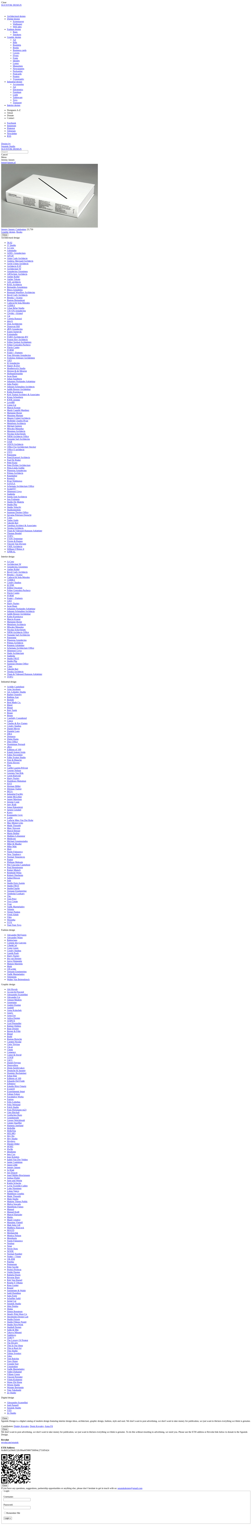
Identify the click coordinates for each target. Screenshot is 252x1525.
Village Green (13, 1374)
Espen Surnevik (14, 331)
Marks (10, 1217)
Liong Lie (11, 405)
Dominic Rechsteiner (16, 1073)
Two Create (12, 901)
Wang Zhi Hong (14, 1382)
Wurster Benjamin (15, 1387)
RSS (9, 136)
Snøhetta (11, 494)
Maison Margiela (15, 963)
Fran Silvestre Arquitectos (19, 355)
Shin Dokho (12, 1306)
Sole (9, 880)
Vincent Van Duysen (16, 544)
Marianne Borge (14, 413)
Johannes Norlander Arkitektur (21, 381)
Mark (9, 966)
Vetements (11, 977)
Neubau (10, 1243)
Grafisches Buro (14, 1115)
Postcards (17, 74)
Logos (16, 63)
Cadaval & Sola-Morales (18, 303)
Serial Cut (11, 1301)
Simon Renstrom (14, 1311)
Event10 (11, 1089)
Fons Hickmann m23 (16, 1110)
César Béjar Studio (15, 308)
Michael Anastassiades (17, 841)
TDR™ (10, 1337)
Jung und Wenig (14, 1180)
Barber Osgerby (14, 694)
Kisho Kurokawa (15, 392)
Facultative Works (15, 1096)
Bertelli (10, 700)
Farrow (10, 1099)
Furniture (17, 92)
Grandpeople (13, 1117)
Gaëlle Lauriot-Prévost (17, 768)
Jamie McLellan (14, 796)
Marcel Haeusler (14, 1214)
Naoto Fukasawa (15, 851)
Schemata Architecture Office (20, 486)
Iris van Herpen (14, 958)
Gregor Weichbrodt (16, 1120)
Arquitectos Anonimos (17, 271)
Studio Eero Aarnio (16, 883)
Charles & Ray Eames (17, 723)
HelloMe (11, 1128)
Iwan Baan (12, 376)
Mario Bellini (13, 833)
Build (9, 1036)
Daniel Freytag (14, 1062)
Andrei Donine (14, 1005)
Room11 (11, 478)
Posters (16, 76)
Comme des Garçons (16, 943)
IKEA (10, 791)
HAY (9, 783)
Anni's (10, 1013)
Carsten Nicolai (14, 1041)
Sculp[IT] (11, 489)
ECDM (10, 585)
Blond (10, 707)
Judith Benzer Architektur (19, 389)
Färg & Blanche (14, 760)
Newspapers (18, 68)
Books (16, 47)
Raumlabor (12, 475)
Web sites (17, 26)
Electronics (18, 89)
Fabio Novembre (15, 755)
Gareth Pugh (13, 953)
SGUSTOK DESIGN (11, 5)
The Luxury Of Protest (17, 1340)
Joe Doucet (12, 1172)
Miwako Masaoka (15, 428)
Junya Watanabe (14, 961)
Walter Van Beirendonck (18, 979)
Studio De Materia (15, 502)
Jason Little (12, 1165)
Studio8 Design (14, 1327)
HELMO (11, 1133)
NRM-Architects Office (18, 436)
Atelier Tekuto (13, 279)
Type (9, 904)
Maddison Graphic (15, 1193)
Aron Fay (11, 1015)
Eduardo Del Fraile (16, 1081)
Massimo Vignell (15, 1222)
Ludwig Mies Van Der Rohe (20, 820)
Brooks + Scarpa (14, 297)
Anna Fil (49, 1426)
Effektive (11, 1083)
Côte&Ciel (12, 945)
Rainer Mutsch (14, 870)
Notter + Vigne (14, 1256)
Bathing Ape (13, 697)
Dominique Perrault (16, 744)
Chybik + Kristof (15, 313)
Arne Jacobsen (14, 689)
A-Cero (10, 248)
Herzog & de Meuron (17, 371)
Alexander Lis (13, 997)
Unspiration (12, 1366)
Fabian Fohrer (13, 1094)
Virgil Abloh (13, 914)
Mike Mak (12, 846)
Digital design (13, 19)
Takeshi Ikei (12, 523)
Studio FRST (13, 658)
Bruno (10, 715)
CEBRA (11, 305)
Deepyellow (12, 1065)
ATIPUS (11, 1021)
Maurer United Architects (18, 418)
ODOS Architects (15, 444)
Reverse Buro (13, 1277)
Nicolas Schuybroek (16, 434)
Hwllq (10, 1149)
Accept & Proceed (15, 992)
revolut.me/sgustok (10, 1442)
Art (14, 40)
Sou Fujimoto (13, 499)
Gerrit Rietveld (14, 776)
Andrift (10, 1007)
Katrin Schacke (14, 1183)
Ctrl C (10, 1060)
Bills (15, 42)
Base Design (13, 1028)
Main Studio (12, 1199)
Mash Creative (13, 1220)
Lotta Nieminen (14, 1188)
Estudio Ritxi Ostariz (16, 1086)
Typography (18, 79)
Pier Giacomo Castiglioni (18, 865)
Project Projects (14, 1269)
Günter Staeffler (14, 1123)
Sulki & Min (13, 1330)
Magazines (18, 66)
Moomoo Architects (16, 431)
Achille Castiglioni (15, 686)
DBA (9, 734)
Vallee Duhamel (14, 1371)
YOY (9, 922)
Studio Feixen (13, 1319)
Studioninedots (14, 510)
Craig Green (12, 948)
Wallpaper (17, 24)
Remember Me (13, 1513)
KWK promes (13, 400)
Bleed (9, 705)
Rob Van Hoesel (14, 1280)
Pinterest (11, 128)
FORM (10, 350)
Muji (9, 849)
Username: (8, 1496)
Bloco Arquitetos (15, 290)
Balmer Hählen (14, 1026)
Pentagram (12, 1264)
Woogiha (11, 920)
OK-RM (11, 1259)
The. (9, 896)
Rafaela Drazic (14, 1275)
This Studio (12, 1351)
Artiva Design (13, 1018)
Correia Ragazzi (14, 318)
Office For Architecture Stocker (21, 447)
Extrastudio (12, 334)
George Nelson (14, 770)
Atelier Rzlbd (13, 276)
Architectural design (16, 16)
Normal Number (14, 1254)
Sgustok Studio (14, 1303)
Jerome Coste (13, 802)
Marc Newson (13, 828)
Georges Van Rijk (15, 773)
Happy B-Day (13, 365)
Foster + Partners (15, 352)
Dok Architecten (14, 324)
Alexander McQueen (16, 935)
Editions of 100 (14, 749)
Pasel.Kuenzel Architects (18, 457)
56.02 (9, 242)
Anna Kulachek (14, 1010)
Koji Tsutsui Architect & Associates (23, 394)
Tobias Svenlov (14, 1353)
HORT (10, 1146)
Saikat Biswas (13, 878)
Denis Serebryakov (16, 1068)
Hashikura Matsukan (16, 781)
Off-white (11, 969)
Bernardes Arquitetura (17, 287)
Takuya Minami (14, 1332)
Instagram (11, 125)
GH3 (9, 360)
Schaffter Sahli (14, 1298)
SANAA (11, 483)
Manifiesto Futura (15, 1206)
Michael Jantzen (14, 426)
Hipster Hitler (13, 1144)
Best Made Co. (14, 702)
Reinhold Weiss (14, 872)
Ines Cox (11, 1154)
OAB (9, 441)
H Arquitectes (13, 363)
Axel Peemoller (14, 1023)
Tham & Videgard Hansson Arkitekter (24, 530)
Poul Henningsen (15, 867)
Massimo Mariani (15, 415)
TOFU (10, 536)
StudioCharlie (13, 888)
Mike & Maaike (14, 844)
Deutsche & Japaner (16, 1070)
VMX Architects (14, 546)
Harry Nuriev (13, 603)
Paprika (10, 1261)
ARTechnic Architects (17, 274)
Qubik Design (13, 1272)
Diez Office (12, 741)
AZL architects (14, 282)
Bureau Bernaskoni (16, 300)
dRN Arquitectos (15, 329)
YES (9, 1410)
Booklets (17, 45)
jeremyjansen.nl (8, 162)
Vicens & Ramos (15, 541)
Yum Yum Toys (14, 925)
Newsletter (12, 133)
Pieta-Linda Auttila (15, 468)
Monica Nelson (14, 1235)
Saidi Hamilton (14, 1293)
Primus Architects (15, 473)
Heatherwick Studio (16, 368)
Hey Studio (12, 1138)
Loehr (10, 817)
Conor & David (14, 1055)
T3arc (9, 517)
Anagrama (12, 1002)
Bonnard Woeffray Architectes (21, 292)
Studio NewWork (15, 1324)
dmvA (10, 321)
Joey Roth (11, 804)
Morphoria (12, 1238)
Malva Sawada (14, 1204)
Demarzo (11, 736)
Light (15, 95)
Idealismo (11, 1151)
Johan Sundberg (14, 379)
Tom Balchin (13, 1358)
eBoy (9, 747)
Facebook (11, 123)
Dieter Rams (13, 739)
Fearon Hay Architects (17, 339)
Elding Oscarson (14, 588)
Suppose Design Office (17, 512)
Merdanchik (12, 1233)
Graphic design (14, 37)
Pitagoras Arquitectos (17, 470)
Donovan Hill (13, 326)
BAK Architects (14, 284)
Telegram (11, 131)
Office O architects (15, 449)
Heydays (11, 1141)
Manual (10, 1209)
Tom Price (11, 899)
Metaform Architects (16, 423)
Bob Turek (12, 710)
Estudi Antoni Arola (16, 752)
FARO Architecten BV (17, 337)
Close (4, 235)
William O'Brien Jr (15, 549)
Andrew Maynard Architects (20, 261)
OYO (9, 452)
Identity (16, 61)
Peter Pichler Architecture (18, 465)
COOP (10, 1057)
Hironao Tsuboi (14, 789)
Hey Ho (10, 1136)
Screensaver (18, 21)
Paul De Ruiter (14, 460)
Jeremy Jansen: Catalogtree (13, 229)
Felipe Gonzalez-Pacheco (18, 345)
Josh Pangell (13, 1405)
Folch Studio (13, 1107)
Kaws (9, 812)
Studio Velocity (14, 507)
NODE (10, 1251)
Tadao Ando (12, 520)
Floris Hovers (13, 762)
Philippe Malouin (15, 862)
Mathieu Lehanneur (16, 836)
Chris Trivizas (13, 1044)
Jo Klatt (10, 1170)
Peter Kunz (12, 462)
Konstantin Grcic (15, 815)
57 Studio (11, 245)
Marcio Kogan (13, 407)
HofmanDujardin (15, 373)
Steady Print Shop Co (17, 1314)
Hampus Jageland (15, 1125)
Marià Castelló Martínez (18, 410)
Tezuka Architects (15, 528)
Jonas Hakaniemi (15, 807)
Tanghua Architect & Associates (21, 525)
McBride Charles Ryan (17, 420)
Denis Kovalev (37, 1426)
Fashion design (14, 29)
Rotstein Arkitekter (15, 645)
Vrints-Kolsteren (14, 1379)
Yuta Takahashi (14, 1390)
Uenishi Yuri (13, 1364)
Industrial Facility (15, 794)
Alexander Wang (15, 937)
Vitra (9, 917)
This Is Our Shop (15, 1345)
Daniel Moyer (13, 728)
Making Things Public (17, 1201)
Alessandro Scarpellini (17, 994)
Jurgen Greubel (14, 810)
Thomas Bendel (14, 533)
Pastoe (10, 859)
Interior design (13, 105)
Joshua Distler (13, 1178)
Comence (11, 1052)
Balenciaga (12, 940)
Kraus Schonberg (15, 397)
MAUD (10, 1230)
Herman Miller (14, 786)
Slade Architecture (15, 653)
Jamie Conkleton (14, 1162)
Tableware (17, 97)
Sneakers (17, 34)
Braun (10, 713)
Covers (16, 53)
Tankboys (11, 1335)
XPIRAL (11, 551)
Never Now (12, 1248)
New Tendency (14, 854)
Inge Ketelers (13, 1157)
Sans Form (12, 1296)
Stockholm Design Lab (17, 1316)
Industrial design (14, 81)
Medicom (11, 838)
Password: (8, 1504)
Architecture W (14, 269)
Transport (17, 102)
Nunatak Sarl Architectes (18, 439)
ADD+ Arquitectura (16, 253)
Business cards (19, 50)
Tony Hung (12, 1361)
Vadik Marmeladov (16, 906)
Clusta (10, 1049)
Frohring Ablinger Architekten (21, 358)
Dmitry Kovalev (21, 1426)
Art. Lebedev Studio (16, 692)
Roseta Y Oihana (15, 1282)
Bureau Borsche (14, 1039)
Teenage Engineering (17, 891)
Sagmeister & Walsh (16, 1290)
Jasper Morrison (14, 799)
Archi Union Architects (17, 263)
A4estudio (11, 250)
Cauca (10, 721)
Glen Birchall (13, 1112)
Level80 (11, 402)
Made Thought (14, 825)
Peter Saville (13, 1267)
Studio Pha (12, 504)
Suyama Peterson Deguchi (19, 515)
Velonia (10, 909)
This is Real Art (14, 1348)
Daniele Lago (13, 731)
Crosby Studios (14, 582)
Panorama (11, 455)
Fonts (15, 58)
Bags (15, 32)
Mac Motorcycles (15, 823)
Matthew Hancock (15, 1227)
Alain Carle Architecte (17, 258)
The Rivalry (12, 1343)
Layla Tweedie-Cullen (17, 1186)
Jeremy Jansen (13, 1167)
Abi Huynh (12, 989)
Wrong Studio (13, 1385)
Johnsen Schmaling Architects (21, 386)
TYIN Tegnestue (15, 538)
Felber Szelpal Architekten (19, 342)
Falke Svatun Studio (16, 757)
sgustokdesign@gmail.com (130, 1488)
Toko (9, 1356)
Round (10, 1288)
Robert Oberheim (15, 875)
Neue (9, 1246)
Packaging (17, 71)
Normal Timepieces (16, 857)
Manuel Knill (13, 1212)
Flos (9, 765)
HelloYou (11, 1131)
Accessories (18, 84)
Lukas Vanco (13, 1191)
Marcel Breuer (13, 831)
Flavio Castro (13, 347)
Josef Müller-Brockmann (18, 1175)
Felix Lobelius (13, 1102)
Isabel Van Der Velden (17, 1159)
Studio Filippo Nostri (16, 1322)
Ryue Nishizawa (14, 481)
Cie (8, 316)
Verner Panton (13, 912)
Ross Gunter (13, 1285)
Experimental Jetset (16, 1091)
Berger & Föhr (14, 1031)
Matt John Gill (13, 1225)
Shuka (10, 1309)
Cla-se (10, 1047)
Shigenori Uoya (14, 491)
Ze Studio (11, 1392)
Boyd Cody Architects (17, 295)
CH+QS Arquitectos (16, 310)
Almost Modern (14, 1000)
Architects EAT (14, 266)
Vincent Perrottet (14, 1377)
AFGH (10, 255)
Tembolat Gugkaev (16, 893)
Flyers (16, 55)
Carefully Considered (17, 718)
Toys (15, 100)
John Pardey (12, 384)
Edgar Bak (12, 1076)
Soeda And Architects (17, 496)
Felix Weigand (13, 1104)
